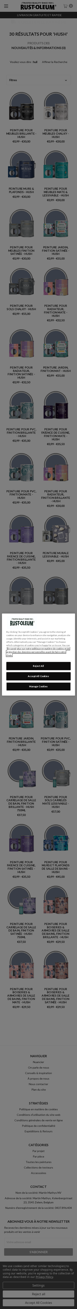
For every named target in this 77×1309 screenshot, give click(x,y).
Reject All (38, 666)
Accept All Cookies (38, 676)
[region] (38, 654)
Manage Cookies (38, 686)
